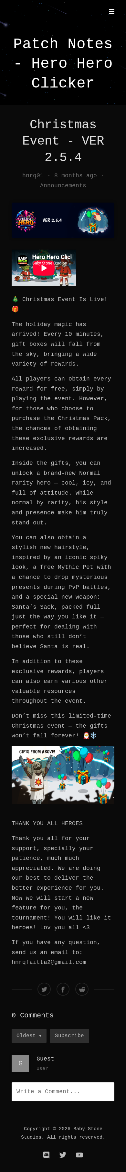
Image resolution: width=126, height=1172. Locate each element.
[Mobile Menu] (110, 11)
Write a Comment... (48, 1091)
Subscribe (69, 1035)
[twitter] (63, 1155)
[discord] (46, 1155)
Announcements (63, 185)
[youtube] (79, 1155)
